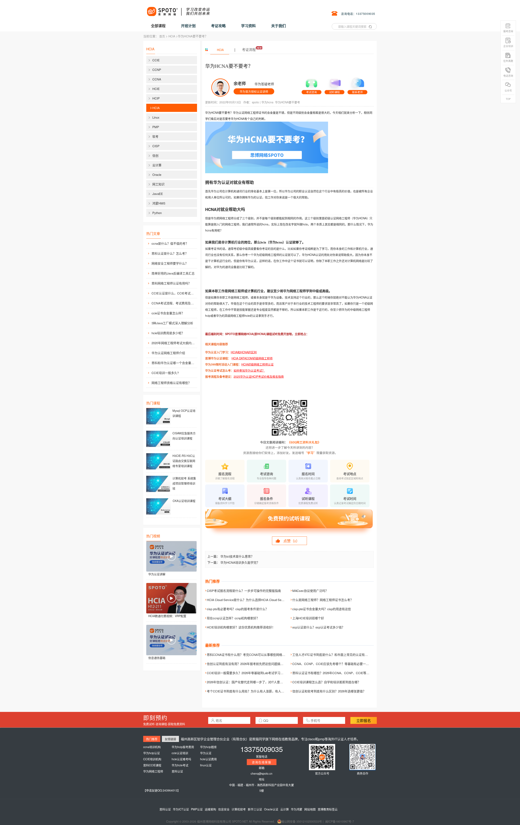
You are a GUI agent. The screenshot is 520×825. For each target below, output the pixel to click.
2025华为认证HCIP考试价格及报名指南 (259, 376)
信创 (155, 155)
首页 (162, 36)
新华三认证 (255, 809)
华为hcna (267, 102)
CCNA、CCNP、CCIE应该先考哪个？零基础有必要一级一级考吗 (336, 664)
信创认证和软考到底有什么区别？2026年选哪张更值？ (329, 691)
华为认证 (205, 753)
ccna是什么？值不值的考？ (170, 243)
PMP (155, 127)
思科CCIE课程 (152, 765)
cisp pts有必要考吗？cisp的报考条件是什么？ (237, 609)
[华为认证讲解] (171, 556)
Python (157, 213)
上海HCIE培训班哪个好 (308, 618)
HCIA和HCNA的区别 (244, 352)
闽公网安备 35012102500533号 (301, 821)
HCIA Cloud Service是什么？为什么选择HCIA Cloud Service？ (249, 600)
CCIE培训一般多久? (165, 373)
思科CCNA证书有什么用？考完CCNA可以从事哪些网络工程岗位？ (252, 654)
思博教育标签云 (328, 809)
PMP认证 (197, 809)
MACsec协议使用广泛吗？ (310, 590)
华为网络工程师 (153, 771)
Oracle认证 (271, 809)
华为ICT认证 (181, 809)
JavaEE (157, 193)
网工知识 (158, 184)
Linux (155, 117)
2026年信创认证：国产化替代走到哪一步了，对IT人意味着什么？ (251, 682)
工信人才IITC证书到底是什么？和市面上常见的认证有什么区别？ (336, 654)
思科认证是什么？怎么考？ (170, 253)
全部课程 (158, 25)
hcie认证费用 (208, 759)
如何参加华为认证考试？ (249, 370)
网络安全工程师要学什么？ (170, 263)
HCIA (171, 36)
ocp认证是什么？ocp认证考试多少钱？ (318, 627)
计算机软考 (239, 809)
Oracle (156, 174)
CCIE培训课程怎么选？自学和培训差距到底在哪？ (326, 682)
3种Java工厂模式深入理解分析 (172, 323)
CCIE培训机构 (152, 759)
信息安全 (224, 809)
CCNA (156, 79)
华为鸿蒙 (296, 809)
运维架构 (210, 809)
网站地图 (310, 809)
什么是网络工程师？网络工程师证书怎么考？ (322, 600)
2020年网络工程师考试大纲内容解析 (174, 343)
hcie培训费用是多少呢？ (168, 333)
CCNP (156, 69)
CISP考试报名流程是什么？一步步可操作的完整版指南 (244, 590)
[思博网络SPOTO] (178, 9)
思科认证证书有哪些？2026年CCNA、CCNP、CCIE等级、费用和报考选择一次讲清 (349, 673)
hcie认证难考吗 (181, 759)
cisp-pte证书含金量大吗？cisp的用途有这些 (321, 609)
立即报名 (363, 720)
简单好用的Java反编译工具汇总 (173, 273)
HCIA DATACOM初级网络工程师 (252, 358)
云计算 (156, 165)
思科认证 (177, 771)
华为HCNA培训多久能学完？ (240, 562)
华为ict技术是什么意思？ (237, 556)
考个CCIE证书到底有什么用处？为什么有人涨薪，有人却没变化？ (251, 691)
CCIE (156, 60)
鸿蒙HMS (158, 203)
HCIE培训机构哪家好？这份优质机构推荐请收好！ (241, 627)
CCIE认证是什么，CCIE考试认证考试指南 (174, 293)
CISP (155, 146)
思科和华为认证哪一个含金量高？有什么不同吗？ (174, 363)
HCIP (156, 98)
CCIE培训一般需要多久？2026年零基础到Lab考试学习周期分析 (249, 673)
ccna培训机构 (152, 747)
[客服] (311, 85)
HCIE (156, 89)
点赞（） (291, 540)
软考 (155, 136)
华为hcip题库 (208, 747)
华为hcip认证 (151, 753)
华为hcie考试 (180, 765)
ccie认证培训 (180, 753)
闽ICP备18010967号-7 (339, 821)
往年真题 (508, 61)
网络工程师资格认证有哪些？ (171, 383)
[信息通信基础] (171, 640)
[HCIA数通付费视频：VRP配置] (171, 598)
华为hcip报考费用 (183, 747)
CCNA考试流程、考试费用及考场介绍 (174, 303)
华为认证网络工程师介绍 (168, 353)
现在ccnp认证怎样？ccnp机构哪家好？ (233, 618)
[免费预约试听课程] (289, 522)
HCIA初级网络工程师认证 (257, 364)
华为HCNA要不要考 (287, 102)
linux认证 (206, 765)
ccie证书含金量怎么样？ (168, 313)
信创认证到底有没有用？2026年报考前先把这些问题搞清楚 (246, 664)
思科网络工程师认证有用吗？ (171, 283)
